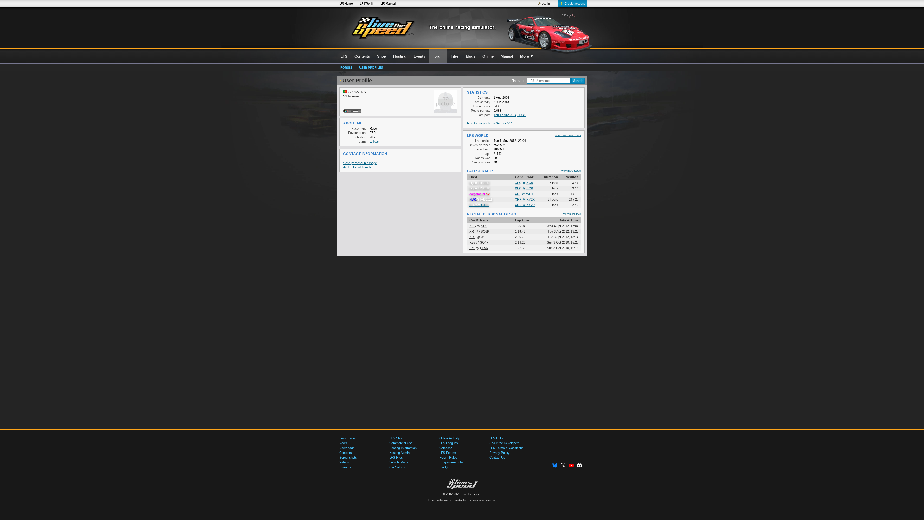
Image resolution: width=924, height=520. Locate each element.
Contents (345, 453)
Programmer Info (451, 462)
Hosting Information (403, 448)
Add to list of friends (357, 167)
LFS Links (496, 438)
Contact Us (497, 457)
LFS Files (396, 457)
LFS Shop (396, 438)
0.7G (411, 34)
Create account (575, 3)
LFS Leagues (448, 443)
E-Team (375, 141)
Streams (345, 467)
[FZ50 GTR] (546, 30)
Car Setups (397, 467)
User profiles (371, 67)
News (343, 443)
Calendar (445, 448)
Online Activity (449, 438)
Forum (346, 67)
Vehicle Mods (398, 462)
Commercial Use (400, 443)
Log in (546, 3)
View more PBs (572, 213)
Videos (344, 462)
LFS (346, 3)
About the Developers (504, 443)
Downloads (346, 448)
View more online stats (568, 135)
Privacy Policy (499, 453)
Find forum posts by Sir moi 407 (489, 123)
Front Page (347, 438)
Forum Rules (448, 457)
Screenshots (348, 457)
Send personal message (360, 163)
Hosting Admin (399, 453)
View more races (571, 170)
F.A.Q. (444, 467)
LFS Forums (448, 453)
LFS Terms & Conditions (506, 448)
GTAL (479, 205)
